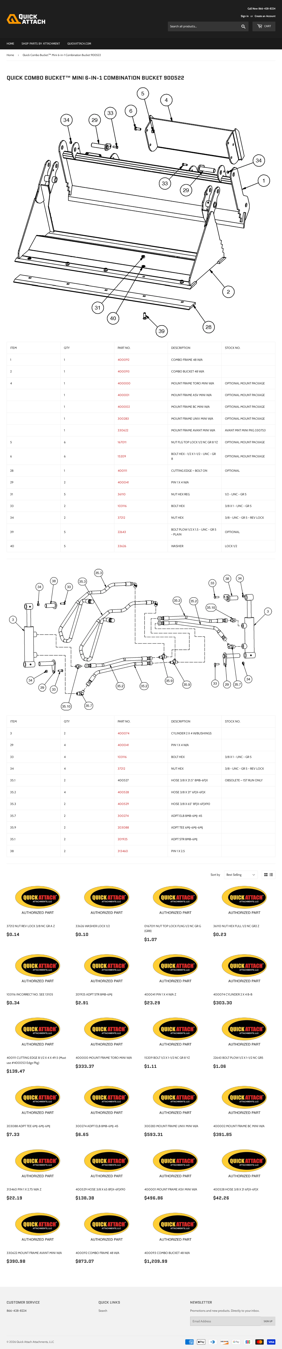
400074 (123, 733)
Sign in (245, 16)
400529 (123, 804)
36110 (122, 494)
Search (102, 1311)
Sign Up (268, 1321)
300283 (123, 419)
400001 (123, 395)
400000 (124, 383)
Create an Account (265, 16)
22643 (122, 532)
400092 (123, 360)
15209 (122, 456)
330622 (123, 430)
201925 (123, 839)
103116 (122, 506)
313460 (123, 851)
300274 (123, 816)
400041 (123, 482)
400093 (124, 371)
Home (10, 43)
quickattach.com (79, 43)
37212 (121, 518)
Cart (267, 26)
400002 (124, 407)
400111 (122, 471)
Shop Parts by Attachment (41, 43)
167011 (122, 442)
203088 (123, 827)
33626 (122, 546)
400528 (123, 792)
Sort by (215, 875)
